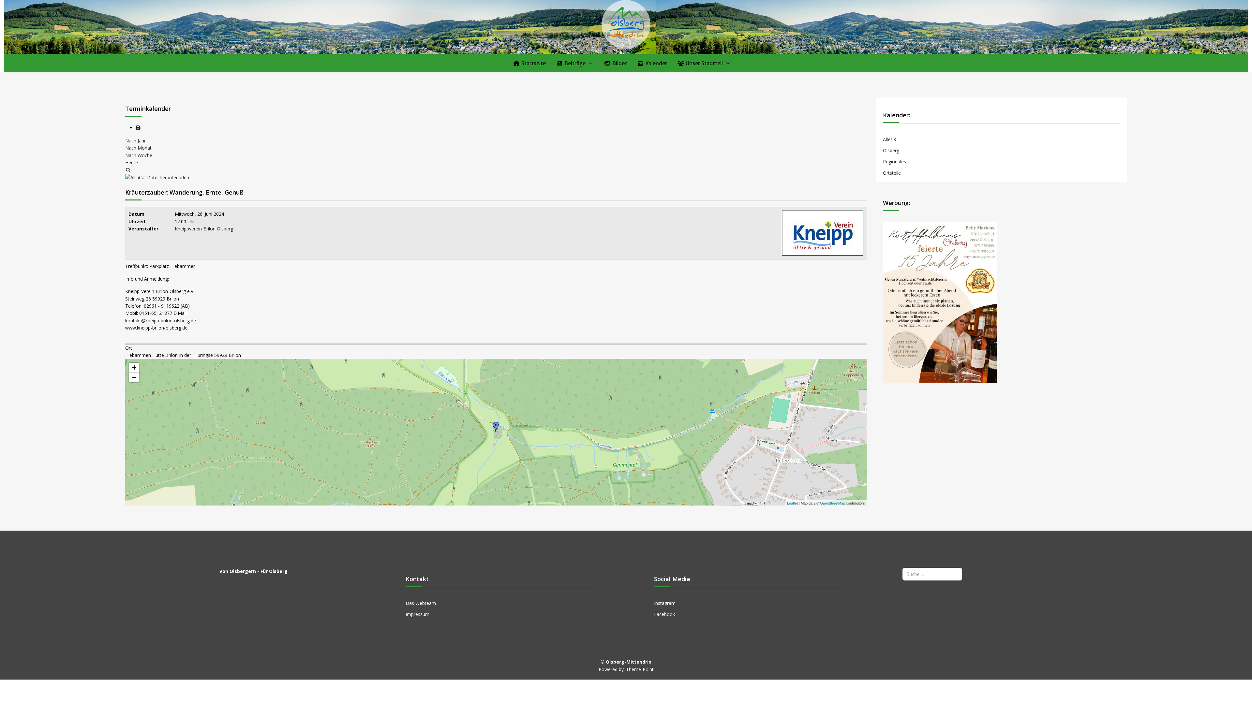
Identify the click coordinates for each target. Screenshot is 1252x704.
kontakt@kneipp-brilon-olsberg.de (160, 320)
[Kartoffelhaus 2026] (940, 302)
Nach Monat (138, 148)
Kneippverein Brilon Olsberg (204, 229)
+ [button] (134, 367)
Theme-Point (640, 669)
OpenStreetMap (832, 503)
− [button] (134, 377)
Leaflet (792, 503)
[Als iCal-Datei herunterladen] (157, 177)
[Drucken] (138, 128)
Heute (131, 162)
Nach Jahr (135, 141)
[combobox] (932, 574)
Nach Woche (138, 155)
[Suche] (128, 170)
